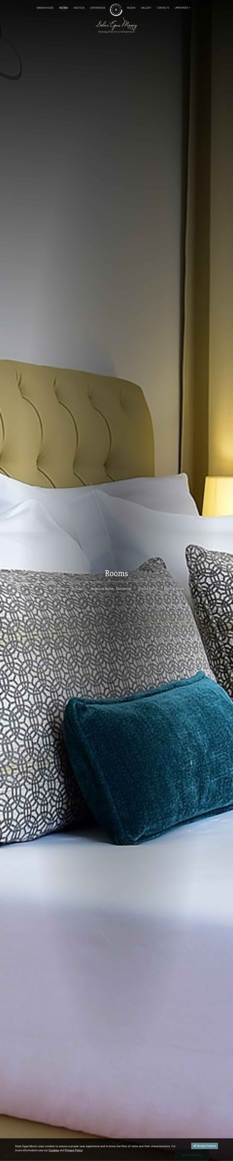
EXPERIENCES (97, 7)
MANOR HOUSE (45, 7)
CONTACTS (163, 7)
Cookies (54, 1150)
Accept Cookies (206, 1146)
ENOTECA (79, 7)
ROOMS (63, 7)
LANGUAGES (182, 7)
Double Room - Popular (66, 588)
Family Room (174, 588)
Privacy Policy (74, 1150)
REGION (131, 7)
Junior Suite (148, 588)
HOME (116, 7)
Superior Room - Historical (111, 588)
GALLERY (146, 7)
